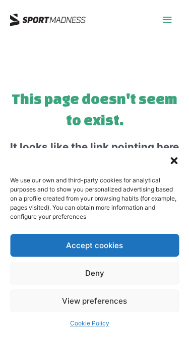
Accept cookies (94, 245)
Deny (94, 273)
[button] (174, 161)
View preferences (94, 301)
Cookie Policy (89, 323)
